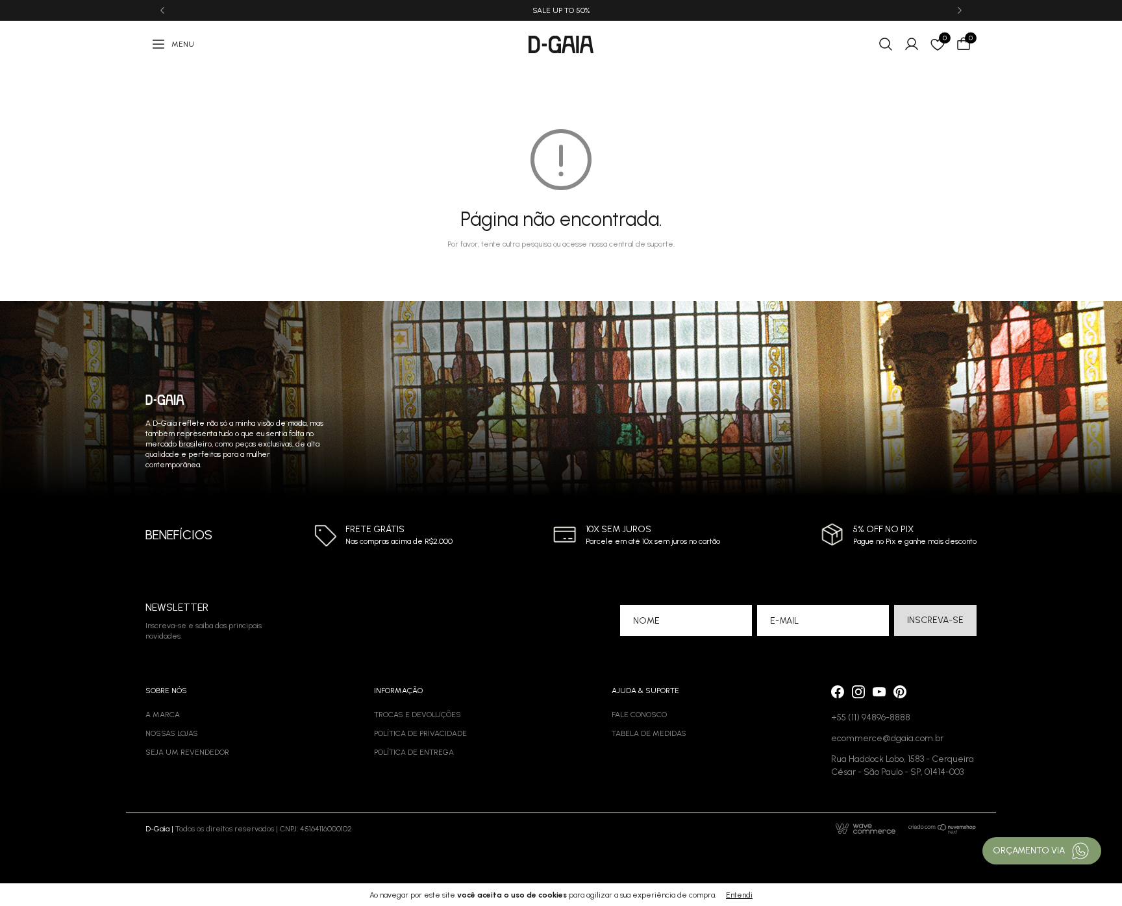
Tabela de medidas (649, 733)
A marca (162, 714)
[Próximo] (960, 10)
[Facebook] (837, 691)
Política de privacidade (420, 733)
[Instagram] (858, 691)
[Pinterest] (899, 691)
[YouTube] (879, 691)
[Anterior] (162, 10)
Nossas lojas (171, 733)
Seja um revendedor (187, 752)
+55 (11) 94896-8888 (870, 717)
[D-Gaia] (561, 44)
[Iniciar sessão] (912, 44)
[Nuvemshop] (942, 829)
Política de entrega (414, 752)
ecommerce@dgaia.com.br (887, 738)
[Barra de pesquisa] (886, 44)
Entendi (739, 895)
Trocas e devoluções (417, 714)
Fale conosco (639, 714)
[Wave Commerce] (865, 829)
